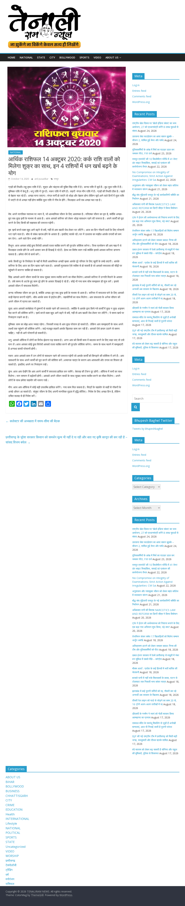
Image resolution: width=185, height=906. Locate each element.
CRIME (10, 805)
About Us (112, 57)
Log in (135, 85)
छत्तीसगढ (10, 861)
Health (10, 814)
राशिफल (10, 884)
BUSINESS (13, 791)
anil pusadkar (42, 178)
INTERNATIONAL (17, 819)
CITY (52, 57)
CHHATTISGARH (17, 796)
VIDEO (97, 57)
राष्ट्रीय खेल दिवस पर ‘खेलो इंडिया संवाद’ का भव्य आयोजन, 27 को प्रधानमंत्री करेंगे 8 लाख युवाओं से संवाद (155, 126)
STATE (41, 57)
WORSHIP (12, 856)
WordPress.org (141, 102)
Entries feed (139, 90)
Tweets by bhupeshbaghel (147, 428)
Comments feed (141, 96)
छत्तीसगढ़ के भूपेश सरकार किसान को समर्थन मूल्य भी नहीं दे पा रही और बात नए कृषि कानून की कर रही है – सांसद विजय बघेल (66, 439)
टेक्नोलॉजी (11, 865)
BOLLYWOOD (67, 57)
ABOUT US (13, 777)
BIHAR (10, 782)
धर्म (7, 875)
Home (11, 57)
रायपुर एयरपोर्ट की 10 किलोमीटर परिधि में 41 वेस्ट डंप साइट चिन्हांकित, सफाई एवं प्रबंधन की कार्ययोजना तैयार (154, 162)
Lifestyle (11, 823)
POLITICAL (13, 833)
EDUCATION (14, 810)
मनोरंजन (10, 879)
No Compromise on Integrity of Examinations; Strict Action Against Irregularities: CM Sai (152, 175)
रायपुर (56, 178)
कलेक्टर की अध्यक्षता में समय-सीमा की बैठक (33, 421)
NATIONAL (26, 57)
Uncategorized (15, 847)
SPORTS (84, 57)
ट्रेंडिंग (9, 870)
